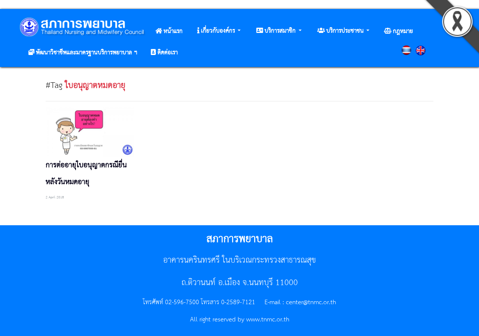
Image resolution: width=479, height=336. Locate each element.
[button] (219, 31)
